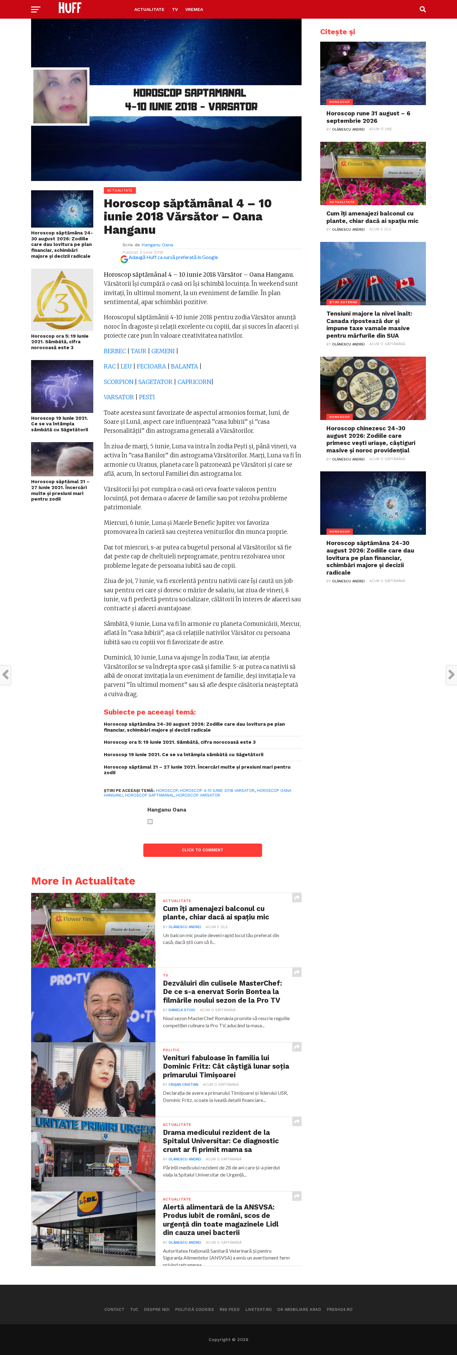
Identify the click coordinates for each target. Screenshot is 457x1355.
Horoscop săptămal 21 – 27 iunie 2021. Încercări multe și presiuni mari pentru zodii (60, 490)
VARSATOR (119, 397)
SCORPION (118, 382)
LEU (126, 366)
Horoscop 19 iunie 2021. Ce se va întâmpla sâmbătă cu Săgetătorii (59, 423)
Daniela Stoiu (181, 1010)
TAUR (138, 351)
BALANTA (184, 366)
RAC (110, 366)
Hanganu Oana (157, 244)
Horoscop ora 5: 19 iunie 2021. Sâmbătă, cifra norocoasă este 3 (60, 341)
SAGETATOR (155, 382)
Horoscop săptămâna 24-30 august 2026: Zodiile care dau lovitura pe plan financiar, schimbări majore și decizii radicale (62, 244)
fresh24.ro (340, 1309)
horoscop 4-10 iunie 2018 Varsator (217, 790)
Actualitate (149, 9)
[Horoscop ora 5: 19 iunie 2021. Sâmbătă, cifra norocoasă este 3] (62, 329)
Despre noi (156, 1309)
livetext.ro (258, 1309)
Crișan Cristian (183, 1085)
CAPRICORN (194, 382)
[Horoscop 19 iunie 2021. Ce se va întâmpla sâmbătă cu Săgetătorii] (62, 411)
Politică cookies (194, 1309)
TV (175, 9)
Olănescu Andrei (184, 927)
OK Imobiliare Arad (299, 1309)
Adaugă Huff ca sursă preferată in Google (173, 257)
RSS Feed (229, 1309)
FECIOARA (151, 366)
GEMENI (163, 351)
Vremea (194, 9)
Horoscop (167, 790)
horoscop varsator (198, 795)
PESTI (147, 397)
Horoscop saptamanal (149, 795)
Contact (114, 1309)
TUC (134, 1309)
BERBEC (115, 351)
